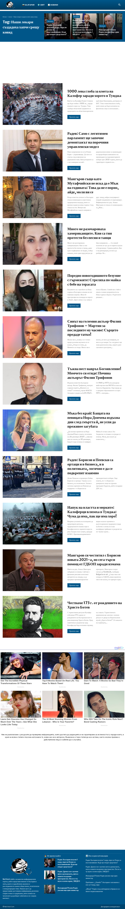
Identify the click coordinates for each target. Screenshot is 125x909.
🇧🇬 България (28, 5)
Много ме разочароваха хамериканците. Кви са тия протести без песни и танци (89, 233)
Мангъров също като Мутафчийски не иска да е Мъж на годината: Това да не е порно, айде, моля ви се (93, 185)
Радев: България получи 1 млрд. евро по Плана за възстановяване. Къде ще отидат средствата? (68, 863)
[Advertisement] (62, 60)
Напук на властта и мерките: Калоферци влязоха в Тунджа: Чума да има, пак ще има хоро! (92, 511)
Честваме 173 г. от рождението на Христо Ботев (94, 604)
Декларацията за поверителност (110, 907)
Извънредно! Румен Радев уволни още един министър (68, 889)
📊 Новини (53, 5)
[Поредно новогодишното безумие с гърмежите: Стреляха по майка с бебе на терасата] (32, 290)
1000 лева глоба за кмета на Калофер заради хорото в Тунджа (94, 93)
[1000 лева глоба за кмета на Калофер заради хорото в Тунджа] (32, 104)
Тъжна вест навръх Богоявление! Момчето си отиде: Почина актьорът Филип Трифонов (94, 373)
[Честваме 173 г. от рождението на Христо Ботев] (32, 617)
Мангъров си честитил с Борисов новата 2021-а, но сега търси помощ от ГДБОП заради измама (94, 559)
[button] (119, 5)
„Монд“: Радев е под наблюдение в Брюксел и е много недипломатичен (103, 890)
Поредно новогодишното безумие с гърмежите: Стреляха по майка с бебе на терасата (94, 280)
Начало (5, 17)
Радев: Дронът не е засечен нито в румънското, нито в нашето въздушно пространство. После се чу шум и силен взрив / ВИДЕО (69, 876)
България (50, 21)
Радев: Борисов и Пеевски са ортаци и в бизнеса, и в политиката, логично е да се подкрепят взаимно (90, 466)
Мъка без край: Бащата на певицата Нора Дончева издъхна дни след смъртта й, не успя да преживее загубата (93, 420)
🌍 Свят (41, 5)
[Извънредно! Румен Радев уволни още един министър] (109, 26)
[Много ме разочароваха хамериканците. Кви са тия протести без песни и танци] (32, 244)
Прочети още (74, 117)
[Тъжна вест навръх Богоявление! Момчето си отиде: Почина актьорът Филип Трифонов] (32, 384)
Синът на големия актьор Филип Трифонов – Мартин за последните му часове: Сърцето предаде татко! (94, 328)
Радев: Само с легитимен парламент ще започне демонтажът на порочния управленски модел (87, 140)
